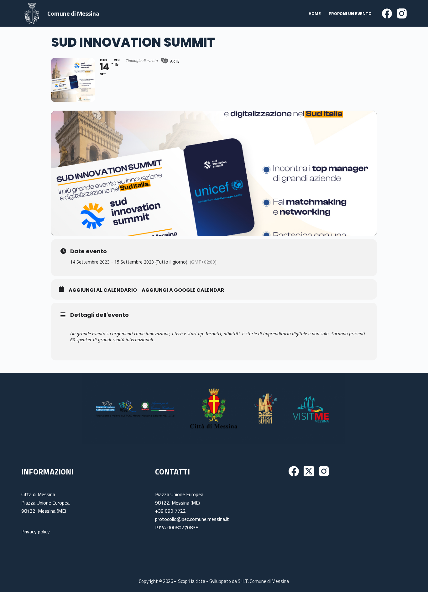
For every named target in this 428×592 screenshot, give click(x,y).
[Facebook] (387, 13)
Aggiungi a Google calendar (183, 290)
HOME (315, 13)
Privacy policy (35, 531)
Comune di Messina (73, 13)
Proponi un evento (350, 13)
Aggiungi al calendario (103, 290)
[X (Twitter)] (309, 471)
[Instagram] (402, 13)
